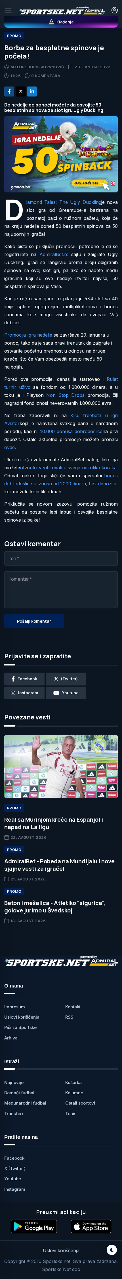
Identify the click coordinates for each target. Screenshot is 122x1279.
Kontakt (73, 1006)
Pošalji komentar (34, 621)
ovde (9, 447)
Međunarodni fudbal (25, 1103)
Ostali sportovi (80, 1103)
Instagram (14, 1189)
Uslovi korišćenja (21, 1017)
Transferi (13, 1113)
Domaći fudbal (19, 1092)
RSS (69, 1017)
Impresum (14, 1006)
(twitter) (69, 678)
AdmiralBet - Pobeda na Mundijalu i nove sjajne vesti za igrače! (59, 864)
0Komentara (45, 75)
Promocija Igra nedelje (28, 335)
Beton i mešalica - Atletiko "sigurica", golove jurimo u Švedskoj (54, 906)
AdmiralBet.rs (53, 254)
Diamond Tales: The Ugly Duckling (63, 202)
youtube (70, 692)
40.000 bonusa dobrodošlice (70, 431)
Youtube (12, 1178)
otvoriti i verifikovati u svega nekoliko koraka (68, 467)
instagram (28, 692)
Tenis (70, 1113)
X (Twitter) (15, 1168)
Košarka (73, 1082)
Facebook (14, 1158)
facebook (27, 678)
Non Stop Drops (65, 395)
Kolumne (74, 1092)
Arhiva (11, 1038)
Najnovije (14, 1082)
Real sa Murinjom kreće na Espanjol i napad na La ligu (53, 823)
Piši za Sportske (20, 1027)
